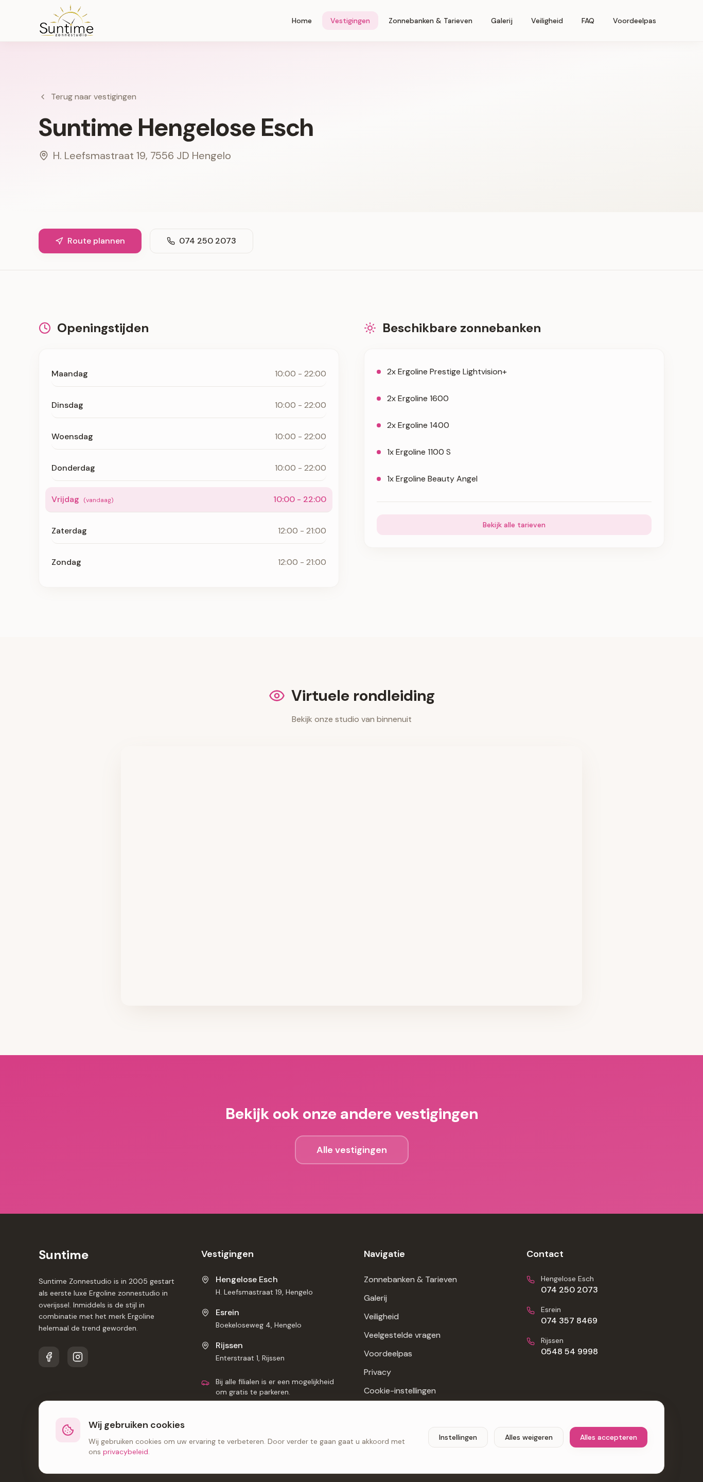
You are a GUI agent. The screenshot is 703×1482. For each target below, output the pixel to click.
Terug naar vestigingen (93, 96)
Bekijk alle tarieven (514, 524)
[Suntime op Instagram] (77, 1357)
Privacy (377, 1372)
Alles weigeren (529, 1437)
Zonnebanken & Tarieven (430, 20)
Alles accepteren (608, 1437)
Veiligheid (547, 20)
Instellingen (458, 1437)
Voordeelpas (634, 20)
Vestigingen (350, 20)
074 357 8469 (569, 1320)
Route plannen (96, 240)
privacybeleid (125, 1451)
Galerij (502, 20)
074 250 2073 (207, 240)
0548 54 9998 (569, 1351)
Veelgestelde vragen (402, 1335)
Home (302, 20)
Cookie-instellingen (400, 1390)
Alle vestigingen (352, 1150)
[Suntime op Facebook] (49, 1357)
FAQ (588, 20)
